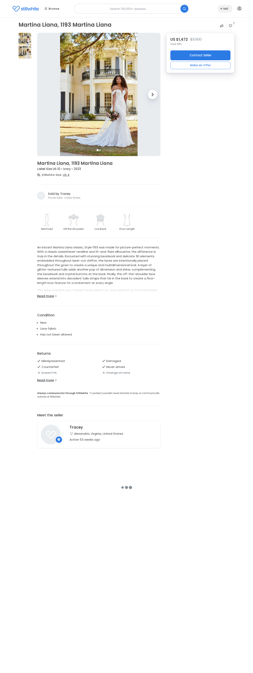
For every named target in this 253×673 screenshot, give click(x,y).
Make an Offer (200, 65)
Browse (54, 9)
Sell (225, 9)
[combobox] (131, 8)
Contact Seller (200, 55)
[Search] (184, 9)
